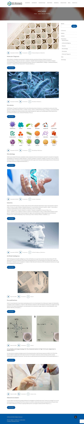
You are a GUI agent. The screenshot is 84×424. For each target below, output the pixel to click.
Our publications (12, 300)
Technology (63, 59)
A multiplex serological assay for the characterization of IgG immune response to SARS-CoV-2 (31, 349)
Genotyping (49, 2)
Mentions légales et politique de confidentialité (16, 419)
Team (35, 394)
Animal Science (65, 40)
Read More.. (11, 67)
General (32, 296)
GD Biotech (27, 2)
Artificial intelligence (13, 256)
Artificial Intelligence (36, 252)
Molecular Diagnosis (36, 52)
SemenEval (56, 2)
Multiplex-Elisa (42, 2)
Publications (63, 2)
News (69, 2)
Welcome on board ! (13, 397)
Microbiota (34, 2)
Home (35, 13)
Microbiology (34, 150)
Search (62, 23)
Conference (63, 30)
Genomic (33, 199)
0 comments (25, 52)
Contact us (74, 2)
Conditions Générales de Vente (13, 421)
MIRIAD (63, 36)
